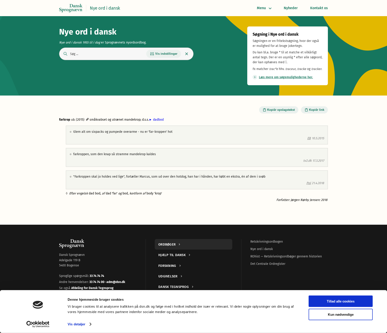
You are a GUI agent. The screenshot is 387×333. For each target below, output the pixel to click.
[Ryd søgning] (186, 53)
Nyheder (291, 8)
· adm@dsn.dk (115, 282)
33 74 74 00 (97, 282)
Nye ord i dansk (261, 249)
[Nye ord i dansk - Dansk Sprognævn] (70, 8)
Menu (261, 8)
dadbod (156, 120)
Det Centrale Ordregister (267, 264)
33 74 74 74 (97, 276)
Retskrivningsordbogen (266, 242)
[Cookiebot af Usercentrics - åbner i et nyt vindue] (38, 324)
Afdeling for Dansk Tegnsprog (92, 288)
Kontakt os (319, 8)
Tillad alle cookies (341, 301)
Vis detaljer (76, 324)
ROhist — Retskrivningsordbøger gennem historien (286, 256)
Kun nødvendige (341, 314)
